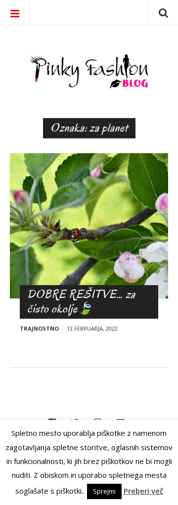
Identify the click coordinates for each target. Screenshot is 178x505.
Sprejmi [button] (104, 491)
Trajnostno (39, 328)
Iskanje (163, 12)
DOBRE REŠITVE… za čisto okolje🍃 (81, 301)
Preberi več (143, 491)
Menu (15, 12)
